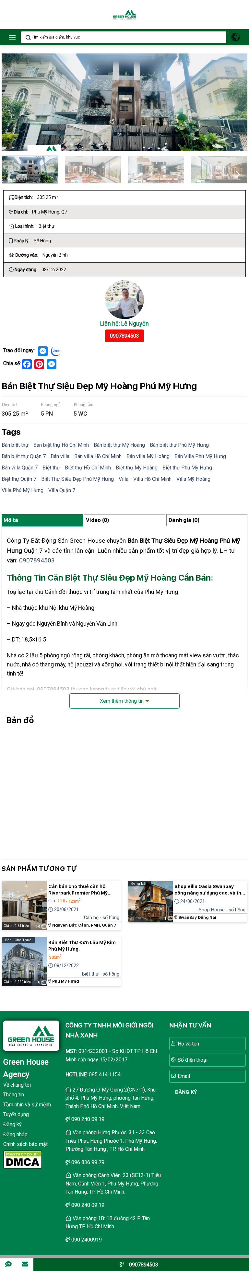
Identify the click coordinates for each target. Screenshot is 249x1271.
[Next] (237, 173)
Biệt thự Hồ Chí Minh (88, 468)
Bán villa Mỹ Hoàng (148, 456)
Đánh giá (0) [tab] (184, 520)
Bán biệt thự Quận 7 (24, 456)
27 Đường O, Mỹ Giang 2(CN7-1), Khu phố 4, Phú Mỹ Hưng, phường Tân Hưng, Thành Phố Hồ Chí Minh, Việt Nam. (110, 1098)
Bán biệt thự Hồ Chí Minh (61, 445)
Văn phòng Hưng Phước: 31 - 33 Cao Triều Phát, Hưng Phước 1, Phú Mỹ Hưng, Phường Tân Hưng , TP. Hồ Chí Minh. (111, 1140)
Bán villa (60, 456)
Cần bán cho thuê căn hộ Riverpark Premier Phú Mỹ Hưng (78, 890)
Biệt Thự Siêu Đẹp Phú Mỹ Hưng (77, 479)
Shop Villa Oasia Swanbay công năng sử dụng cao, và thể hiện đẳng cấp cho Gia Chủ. (209, 890)
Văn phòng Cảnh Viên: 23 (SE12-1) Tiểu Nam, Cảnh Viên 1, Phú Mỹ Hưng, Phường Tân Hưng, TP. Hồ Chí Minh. (113, 1183)
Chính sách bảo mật (25, 1144)
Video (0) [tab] (97, 520)
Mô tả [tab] (11, 520)
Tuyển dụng (16, 1114)
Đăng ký (12, 1124)
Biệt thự (51, 468)
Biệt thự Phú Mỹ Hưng (187, 468)
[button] (12, 37)
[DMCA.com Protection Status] (22, 1159)
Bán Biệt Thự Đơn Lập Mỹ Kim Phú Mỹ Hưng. (82, 946)
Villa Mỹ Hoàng (193, 479)
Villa (123, 479)
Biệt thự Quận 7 (19, 479)
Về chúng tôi (17, 1085)
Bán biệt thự (15, 445)
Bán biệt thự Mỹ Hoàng (119, 445)
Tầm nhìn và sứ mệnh (27, 1105)
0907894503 (124, 336)
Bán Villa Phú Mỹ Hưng (200, 456)
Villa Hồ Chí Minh (152, 479)
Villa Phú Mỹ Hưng (22, 490)
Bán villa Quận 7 (20, 468)
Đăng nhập (15, 1134)
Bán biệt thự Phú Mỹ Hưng (179, 445)
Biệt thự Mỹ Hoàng (137, 468)
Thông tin (13, 1095)
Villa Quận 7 (61, 490)
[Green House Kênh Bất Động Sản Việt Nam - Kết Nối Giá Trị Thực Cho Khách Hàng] (124, 15)
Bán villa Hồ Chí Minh (98, 456)
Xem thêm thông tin (122, 701)
